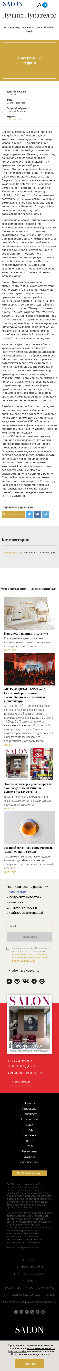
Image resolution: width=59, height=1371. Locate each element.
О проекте (29, 1259)
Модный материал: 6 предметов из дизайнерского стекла (28, 849)
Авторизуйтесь (12, 552)
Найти (39, 5)
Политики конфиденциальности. (31, 1354)
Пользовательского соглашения (29, 954)
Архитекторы (30, 1119)
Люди (29, 1130)
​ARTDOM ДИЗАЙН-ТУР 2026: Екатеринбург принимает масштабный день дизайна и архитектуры (25, 695)
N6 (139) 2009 (14, 119)
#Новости (9, 745)
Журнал (29, 1156)
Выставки (29, 1135)
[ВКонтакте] (37, 514)
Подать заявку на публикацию (29, 1287)
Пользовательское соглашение (29, 1294)
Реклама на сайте (29, 1266)
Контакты (29, 1280)
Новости (29, 1103)
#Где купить (10, 650)
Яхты (29, 1140)
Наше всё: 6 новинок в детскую (26, 633)
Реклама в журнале (29, 1273)
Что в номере (21, 1081)
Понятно (29, 1363)
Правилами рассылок (23, 961)
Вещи (29, 1124)
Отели (30, 1146)
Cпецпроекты (29, 1162)
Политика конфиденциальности (29, 1301)
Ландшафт (29, 1114)
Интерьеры (29, 1108)
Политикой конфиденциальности (30, 957)
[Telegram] (45, 514)
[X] (29, 514)
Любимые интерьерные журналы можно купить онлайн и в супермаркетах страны (28, 788)
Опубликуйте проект (29, 1173)
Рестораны (29, 1151)
